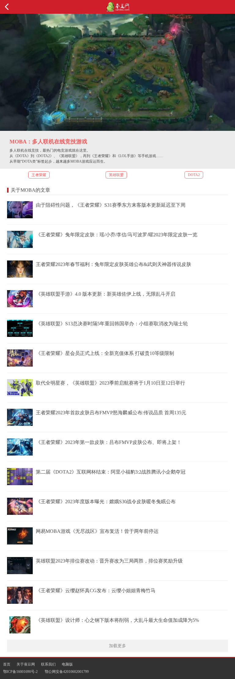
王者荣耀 (39, 175)
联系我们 (48, 664)
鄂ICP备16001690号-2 (20, 672)
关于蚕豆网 (26, 664)
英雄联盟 (116, 175)
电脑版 (67, 664)
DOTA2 (194, 175)
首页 (6, 664)
